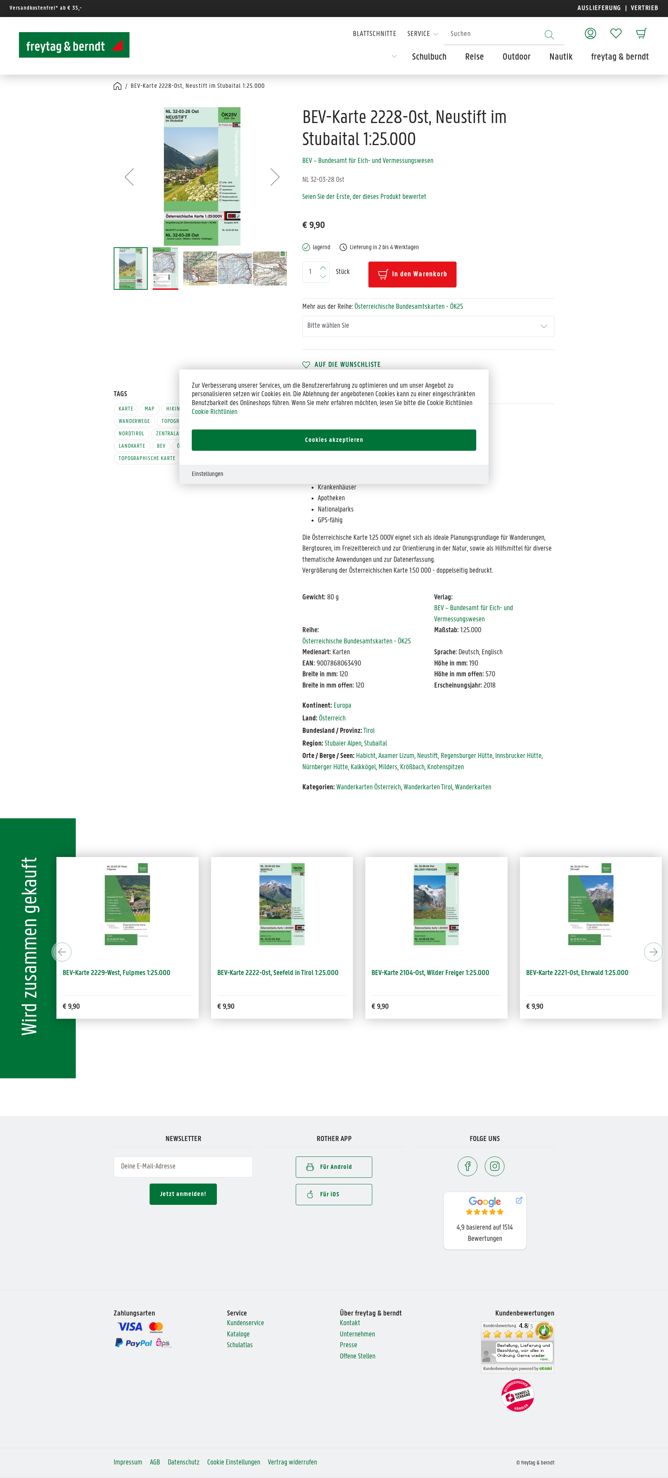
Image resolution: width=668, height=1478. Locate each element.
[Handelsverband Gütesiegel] (517, 1395)
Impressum (128, 1462)
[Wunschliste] (616, 29)
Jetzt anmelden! (183, 1194)
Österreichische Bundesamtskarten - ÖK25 (408, 307)
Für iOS (329, 1194)
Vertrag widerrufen (292, 1462)
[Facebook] (467, 1166)
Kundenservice (245, 1323)
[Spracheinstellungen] (394, 58)
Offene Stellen (357, 1356)
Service (418, 34)
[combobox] (504, 34)
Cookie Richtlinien (214, 412)
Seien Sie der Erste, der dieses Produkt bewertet (364, 197)
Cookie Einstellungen (233, 1462)
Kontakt (350, 1323)
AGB (155, 1462)
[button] (129, 176)
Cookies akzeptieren (334, 440)
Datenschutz (183, 1462)
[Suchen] (549, 34)
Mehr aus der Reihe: (382, 307)
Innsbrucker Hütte (518, 756)
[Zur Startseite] (67, 45)
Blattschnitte (375, 34)
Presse (348, 1345)
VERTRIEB (643, 8)
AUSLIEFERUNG (599, 8)
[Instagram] (494, 1166)
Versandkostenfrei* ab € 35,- (46, 8)
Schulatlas (240, 1345)
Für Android (336, 1167)
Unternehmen (357, 1334)
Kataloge (238, 1334)
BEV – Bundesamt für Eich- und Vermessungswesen (367, 161)
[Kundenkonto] (590, 29)
